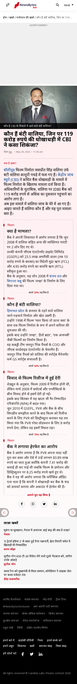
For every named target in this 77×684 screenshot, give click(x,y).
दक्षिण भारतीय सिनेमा (37, 627)
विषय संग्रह (61, 646)
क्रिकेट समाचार (56, 613)
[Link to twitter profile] (31, 654)
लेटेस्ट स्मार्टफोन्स (31, 620)
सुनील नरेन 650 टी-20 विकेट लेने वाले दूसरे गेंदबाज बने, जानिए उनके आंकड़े (38, 558)
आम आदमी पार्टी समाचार (45, 606)
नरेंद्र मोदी (47, 599)
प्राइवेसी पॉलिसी (26, 640)
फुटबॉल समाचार (11, 620)
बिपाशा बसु (14, 281)
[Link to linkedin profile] (40, 654)
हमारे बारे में (9, 640)
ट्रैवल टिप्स (61, 599)
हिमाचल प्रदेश (15, 310)
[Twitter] (44, 504)
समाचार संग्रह (45, 646)
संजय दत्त (55, 276)
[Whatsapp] (33, 504)
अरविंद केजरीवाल (12, 599)
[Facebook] (21, 504)
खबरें (11, 17)
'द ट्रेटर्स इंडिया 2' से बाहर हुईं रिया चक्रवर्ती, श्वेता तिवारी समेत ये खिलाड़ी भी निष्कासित (37, 543)
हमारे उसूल (8, 646)
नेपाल (7, 534)
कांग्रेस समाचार (31, 599)
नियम (40, 640)
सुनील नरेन (10, 564)
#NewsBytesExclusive (16, 606)
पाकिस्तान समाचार (52, 620)
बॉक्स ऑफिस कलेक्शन (33, 613)
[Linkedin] (55, 504)
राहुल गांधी (8, 627)
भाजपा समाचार (10, 613)
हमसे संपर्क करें (54, 640)
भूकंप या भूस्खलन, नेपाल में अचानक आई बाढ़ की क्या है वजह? (37, 530)
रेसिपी (20, 627)
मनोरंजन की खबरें (25, 17)
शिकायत (22, 646)
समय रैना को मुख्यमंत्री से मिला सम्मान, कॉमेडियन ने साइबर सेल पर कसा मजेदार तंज (37, 573)
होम (5, 17)
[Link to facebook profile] (22, 654)
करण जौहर (9, 549)
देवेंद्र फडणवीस (11, 579)
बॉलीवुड (9, 169)
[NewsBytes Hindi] (25, 5)
